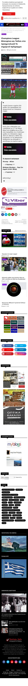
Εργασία (18, 505)
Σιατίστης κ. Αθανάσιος (8, 520)
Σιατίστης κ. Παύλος (20, 520)
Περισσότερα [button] (6, 9)
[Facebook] (2, 214)
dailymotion (8, 357)
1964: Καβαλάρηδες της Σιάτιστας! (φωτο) (17, 622)
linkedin (21, 349)
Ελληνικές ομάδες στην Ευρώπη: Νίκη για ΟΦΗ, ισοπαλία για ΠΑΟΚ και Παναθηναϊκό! (13, 278)
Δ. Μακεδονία (18, 502)
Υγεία (4, 523)
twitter (21, 345)
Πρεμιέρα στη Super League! (9, 254)
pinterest (8, 353)
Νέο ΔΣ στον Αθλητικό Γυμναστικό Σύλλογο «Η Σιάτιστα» (13, 303)
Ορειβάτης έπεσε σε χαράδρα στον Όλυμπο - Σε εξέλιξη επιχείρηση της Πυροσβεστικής (15, 17)
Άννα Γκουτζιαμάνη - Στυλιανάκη (10, 494)
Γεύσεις (5, 502)
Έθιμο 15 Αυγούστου (7, 497)
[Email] (16, 214)
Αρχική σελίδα (5, 29)
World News (19, 489)
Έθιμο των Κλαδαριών (19, 497)
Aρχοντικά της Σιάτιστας (8, 489)
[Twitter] (6, 214)
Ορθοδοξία (12, 512)
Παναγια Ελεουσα (7, 515)
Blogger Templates (14, 672)
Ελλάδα (11, 505)
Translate (6, 479)
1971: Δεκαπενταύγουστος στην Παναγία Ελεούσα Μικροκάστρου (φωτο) (14, 615)
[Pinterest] (12, 214)
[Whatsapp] (9, 214)
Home (7, 670)
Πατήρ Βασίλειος (17, 515)
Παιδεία (19, 512)
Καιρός (16, 507)
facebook (8, 345)
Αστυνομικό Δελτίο (14, 500)
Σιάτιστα (19, 518)
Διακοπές (5, 505)
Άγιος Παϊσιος (6, 492)
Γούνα (10, 502)
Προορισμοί (5, 518)
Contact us (19, 670)
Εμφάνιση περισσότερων (20, 230)
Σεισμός (13, 518)
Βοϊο (22, 500)
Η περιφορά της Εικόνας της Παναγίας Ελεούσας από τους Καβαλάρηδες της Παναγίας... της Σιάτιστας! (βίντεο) (17, 631)
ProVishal (22, 672)
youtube (9, 349)
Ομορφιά (5, 512)
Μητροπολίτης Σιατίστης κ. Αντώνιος (11, 510)
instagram (21, 353)
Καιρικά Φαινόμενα (7, 507)
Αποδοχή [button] (8, 13)
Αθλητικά (11, 29)
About (12, 670)
